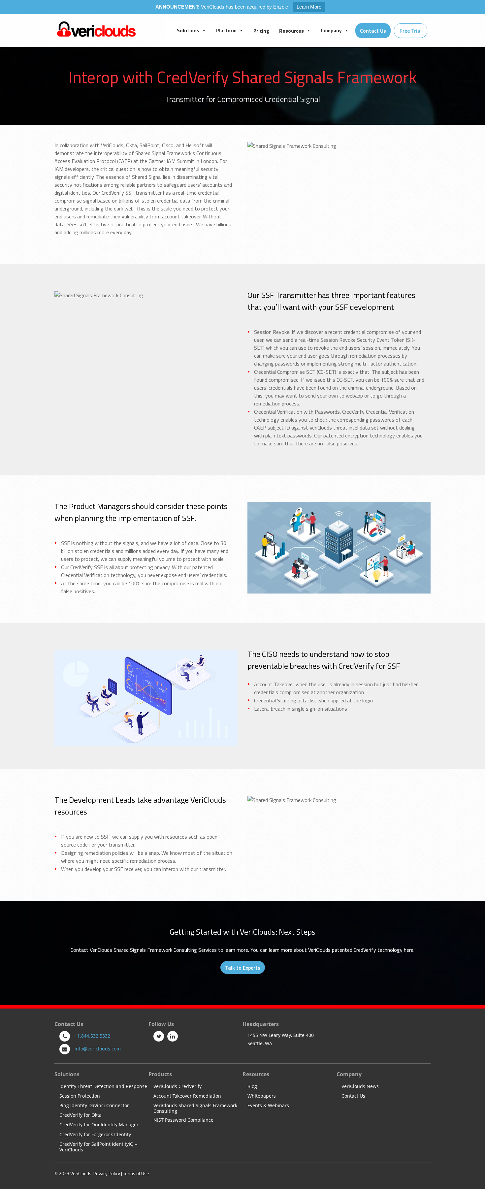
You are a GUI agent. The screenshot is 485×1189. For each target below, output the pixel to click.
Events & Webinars (268, 1106)
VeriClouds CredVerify (177, 1086)
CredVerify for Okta (80, 1115)
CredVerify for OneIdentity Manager (99, 1125)
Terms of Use (136, 1173)
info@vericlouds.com (98, 1048)
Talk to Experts (242, 968)
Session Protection (79, 1096)
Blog (252, 1086)
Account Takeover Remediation (187, 1096)
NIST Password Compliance (183, 1120)
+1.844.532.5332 (92, 1036)
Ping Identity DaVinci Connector (94, 1106)
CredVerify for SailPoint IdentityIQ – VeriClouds (98, 1147)
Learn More (309, 7)
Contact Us (353, 1096)
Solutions (188, 30)
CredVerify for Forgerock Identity (95, 1135)
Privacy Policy (106, 1173)
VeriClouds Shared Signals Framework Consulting (195, 1108)
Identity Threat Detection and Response (103, 1086)
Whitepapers (261, 1096)
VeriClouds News (360, 1086)
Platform (226, 30)
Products (160, 1074)
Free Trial (411, 31)
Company (331, 30)
